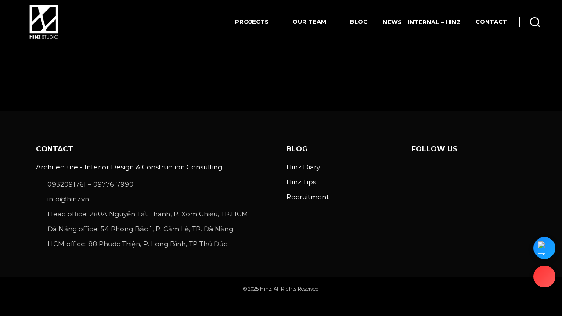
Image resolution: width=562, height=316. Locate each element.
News (392, 21)
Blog (359, 21)
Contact (491, 21)
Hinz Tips (301, 182)
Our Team (309, 21)
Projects (252, 21)
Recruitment (307, 197)
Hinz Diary (303, 167)
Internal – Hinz (434, 21)
